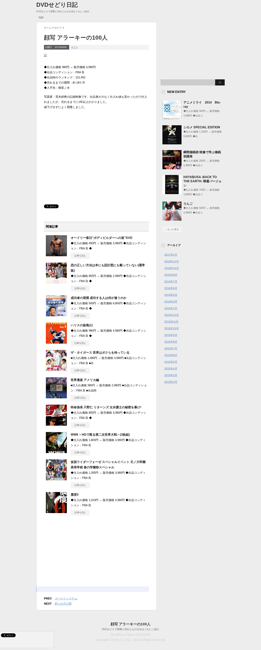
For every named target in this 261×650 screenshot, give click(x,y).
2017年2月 (170, 254)
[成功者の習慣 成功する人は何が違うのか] (56, 314)
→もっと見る (172, 229)
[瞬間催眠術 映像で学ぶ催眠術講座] (172, 167)
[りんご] (172, 219)
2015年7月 (170, 348)
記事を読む (80, 255)
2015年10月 (171, 328)
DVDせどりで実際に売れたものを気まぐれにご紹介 (130, 629)
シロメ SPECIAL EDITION (201, 127)
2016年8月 (170, 274)
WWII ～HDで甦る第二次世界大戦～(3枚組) (100, 434)
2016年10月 (171, 268)
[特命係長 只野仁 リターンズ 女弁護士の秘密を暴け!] (56, 424)
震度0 (75, 494)
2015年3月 (170, 375)
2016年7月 (170, 281)
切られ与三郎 (63, 603)
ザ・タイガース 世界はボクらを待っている (100, 352)
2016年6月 (170, 288)
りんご (188, 203)
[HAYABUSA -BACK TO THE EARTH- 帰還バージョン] (172, 192)
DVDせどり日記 (57, 5)
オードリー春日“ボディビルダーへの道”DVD (101, 237)
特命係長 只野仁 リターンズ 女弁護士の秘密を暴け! (106, 407)
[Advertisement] (96, 129)
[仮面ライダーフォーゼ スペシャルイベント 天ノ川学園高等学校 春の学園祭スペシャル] (56, 478)
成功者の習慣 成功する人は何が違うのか (98, 297)
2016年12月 (171, 261)
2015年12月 (171, 314)
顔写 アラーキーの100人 (131, 624)
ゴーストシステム (65, 598)
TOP (41, 17)
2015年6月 (170, 355)
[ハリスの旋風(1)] (56, 342)
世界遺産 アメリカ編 (85, 380)
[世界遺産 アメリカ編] (56, 396)
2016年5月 (170, 294)
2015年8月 (170, 341)
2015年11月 (171, 321)
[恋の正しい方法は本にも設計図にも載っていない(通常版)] (56, 282)
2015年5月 (170, 361)
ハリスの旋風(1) (82, 325)
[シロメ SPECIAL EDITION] (172, 142)
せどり (74, 47)
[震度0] (56, 511)
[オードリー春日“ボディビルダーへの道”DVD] (56, 254)
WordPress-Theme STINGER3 (130, 634)
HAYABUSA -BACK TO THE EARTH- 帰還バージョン (202, 181)
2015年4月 (170, 368)
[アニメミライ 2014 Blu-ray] (172, 118)
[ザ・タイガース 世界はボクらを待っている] (56, 369)
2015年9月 (170, 335)
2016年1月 (170, 308)
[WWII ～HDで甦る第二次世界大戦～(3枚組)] (56, 451)
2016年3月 (170, 301)
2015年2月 (170, 381)
